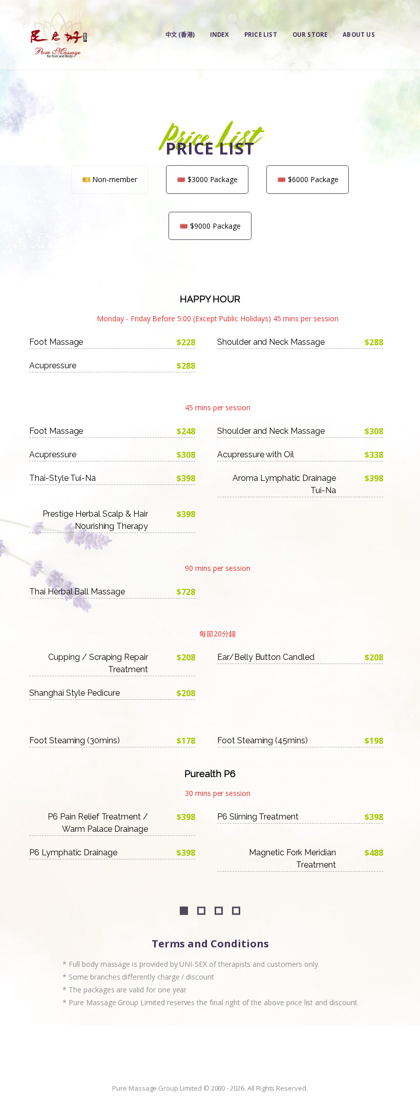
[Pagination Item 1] (184, 911)
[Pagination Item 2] (201, 911)
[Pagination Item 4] (236, 911)
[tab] (109, 179)
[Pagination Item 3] (219, 911)
